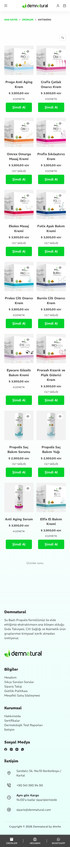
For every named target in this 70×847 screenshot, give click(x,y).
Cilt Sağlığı (19, 171)
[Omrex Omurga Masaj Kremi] (19, 132)
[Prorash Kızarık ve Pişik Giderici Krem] (51, 348)
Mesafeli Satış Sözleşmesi (22, 695)
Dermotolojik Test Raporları (23, 725)
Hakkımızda (12, 716)
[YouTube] (16, 749)
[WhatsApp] (22, 749)
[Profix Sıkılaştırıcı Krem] (51, 132)
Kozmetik (19, 99)
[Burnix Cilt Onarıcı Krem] (51, 276)
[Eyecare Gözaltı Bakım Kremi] (19, 348)
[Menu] (5, 5)
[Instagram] (11, 749)
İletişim (9, 729)
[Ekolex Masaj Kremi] (19, 204)
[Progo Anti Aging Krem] (19, 60)
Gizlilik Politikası (16, 691)
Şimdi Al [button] (18, 107)
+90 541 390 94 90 (29, 785)
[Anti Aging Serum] (19, 497)
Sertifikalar (12, 720)
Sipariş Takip (13, 686)
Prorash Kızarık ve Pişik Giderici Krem (51, 375)
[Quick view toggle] (28, 51)
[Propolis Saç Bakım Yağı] (51, 425)
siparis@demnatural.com (33, 810)
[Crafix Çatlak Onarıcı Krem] (51, 60)
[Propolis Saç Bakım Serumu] (19, 425)
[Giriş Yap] (58, 5)
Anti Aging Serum (19, 519)
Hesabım (10, 677)
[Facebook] (5, 749)
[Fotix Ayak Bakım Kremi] (51, 204)
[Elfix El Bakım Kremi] (51, 497)
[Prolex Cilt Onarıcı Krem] (19, 276)
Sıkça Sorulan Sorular (19, 682)
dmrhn (57, 826)
